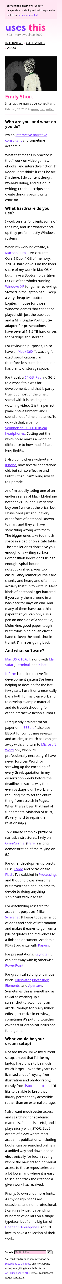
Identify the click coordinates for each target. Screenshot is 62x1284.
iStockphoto (34, 1085)
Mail (52, 659)
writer (50, 109)
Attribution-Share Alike (17, 1273)
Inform (10, 673)
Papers (43, 945)
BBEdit (28, 727)
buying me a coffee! (28, 15)
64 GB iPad (33, 377)
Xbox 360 (25, 351)
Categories (35, 43)
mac (42, 109)
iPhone (10, 465)
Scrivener (12, 917)
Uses (25, 27)
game (34, 109)
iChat (42, 664)
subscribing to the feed (17, 1263)
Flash (9, 874)
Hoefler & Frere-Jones (22, 1227)
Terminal (23, 664)
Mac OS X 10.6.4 (17, 659)
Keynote (41, 954)
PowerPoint (14, 965)
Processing (47, 874)
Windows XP (14, 286)
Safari (9, 664)
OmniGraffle (14, 843)
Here (31, 843)
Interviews (14, 43)
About (12, 47)
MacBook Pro (15, 252)
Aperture (35, 985)
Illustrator (22, 980)
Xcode (18, 869)
